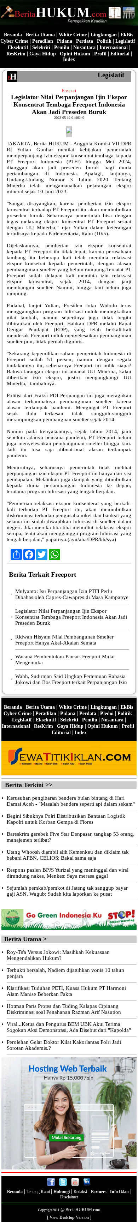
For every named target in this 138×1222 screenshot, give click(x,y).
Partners (99, 1191)
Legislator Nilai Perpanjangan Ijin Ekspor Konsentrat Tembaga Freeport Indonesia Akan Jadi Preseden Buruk (71, 617)
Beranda (13, 34)
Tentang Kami (39, 1191)
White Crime (73, 34)
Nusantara (84, 47)
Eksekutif (18, 47)
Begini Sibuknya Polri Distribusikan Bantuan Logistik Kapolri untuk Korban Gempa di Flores (66, 819)
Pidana (64, 41)
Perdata (84, 41)
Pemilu (61, 47)
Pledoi (107, 713)
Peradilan (42, 41)
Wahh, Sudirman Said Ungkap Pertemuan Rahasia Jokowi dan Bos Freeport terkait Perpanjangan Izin (71, 679)
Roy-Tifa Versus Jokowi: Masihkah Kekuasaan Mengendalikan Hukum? (58, 955)
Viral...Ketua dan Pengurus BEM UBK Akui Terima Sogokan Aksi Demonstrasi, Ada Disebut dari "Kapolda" (69, 1027)
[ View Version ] (69, 1217)
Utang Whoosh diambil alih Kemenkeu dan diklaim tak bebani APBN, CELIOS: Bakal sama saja (68, 855)
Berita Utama (40, 34)
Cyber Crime (14, 41)
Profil (100, 53)
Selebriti (41, 47)
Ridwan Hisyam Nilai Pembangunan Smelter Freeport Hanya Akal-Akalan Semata (64, 640)
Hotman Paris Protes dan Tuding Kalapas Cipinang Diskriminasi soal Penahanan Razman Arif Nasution (64, 1009)
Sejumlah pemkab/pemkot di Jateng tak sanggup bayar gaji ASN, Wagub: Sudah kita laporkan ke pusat (67, 891)
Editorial (120, 53)
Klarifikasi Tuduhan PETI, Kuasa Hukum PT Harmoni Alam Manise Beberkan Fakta (66, 991)
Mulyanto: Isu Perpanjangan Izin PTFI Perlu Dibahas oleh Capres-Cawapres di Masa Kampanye (71, 594)
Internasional (113, 47)
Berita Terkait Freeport (42, 574)
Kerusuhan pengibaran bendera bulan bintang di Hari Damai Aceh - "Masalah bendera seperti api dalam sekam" (71, 801)
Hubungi (61, 1191)
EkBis (127, 34)
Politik (104, 41)
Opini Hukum (75, 53)
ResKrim (15, 53)
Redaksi (80, 1191)
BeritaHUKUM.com (82, 1209)
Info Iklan (119, 1191)
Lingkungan (104, 34)
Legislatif (125, 41)
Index (69, 59)
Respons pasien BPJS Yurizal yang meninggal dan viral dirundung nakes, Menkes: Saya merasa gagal (67, 873)
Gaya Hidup (42, 53)
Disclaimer (69, 1196)
